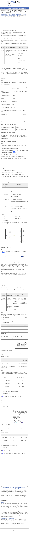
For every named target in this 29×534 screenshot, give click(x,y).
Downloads (23, 8)
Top (7, 8)
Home (2, 8)
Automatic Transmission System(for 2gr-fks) (12, 15)
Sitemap (10, 8)
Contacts (14, 8)
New (4, 8)
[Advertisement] (14, 22)
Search (19, 8)
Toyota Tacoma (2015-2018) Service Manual (8, 14)
